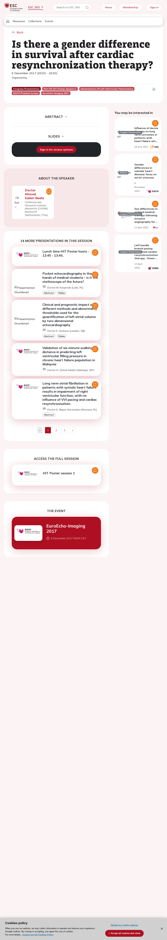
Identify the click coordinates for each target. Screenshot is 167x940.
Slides (61, 292)
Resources (19, 21)
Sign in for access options (56, 149)
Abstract (49, 292)
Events (49, 21)
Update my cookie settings (124, 925)
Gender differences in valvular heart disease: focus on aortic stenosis (145, 171)
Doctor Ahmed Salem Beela (34, 194)
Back (20, 32)
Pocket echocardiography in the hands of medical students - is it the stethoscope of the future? (70, 277)
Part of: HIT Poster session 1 (60, 89)
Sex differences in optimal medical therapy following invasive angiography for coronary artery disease (146, 218)
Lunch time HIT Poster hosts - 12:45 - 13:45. (65, 253)
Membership (130, 7)
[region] (83, 929)
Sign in (154, 7)
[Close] (161, 928)
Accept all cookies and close (125, 933)
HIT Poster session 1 (59, 473)
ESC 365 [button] (34, 7)
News (108, 7)
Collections (35, 21)
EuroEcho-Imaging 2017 (65, 528)
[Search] (87, 8)
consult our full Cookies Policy (37, 934)
